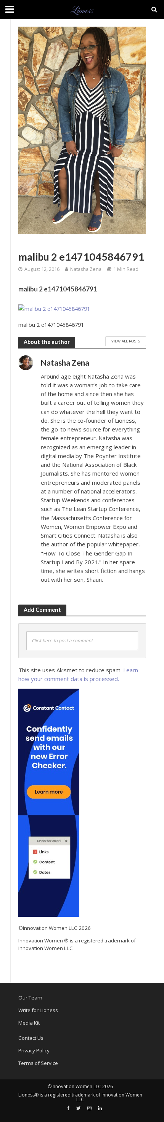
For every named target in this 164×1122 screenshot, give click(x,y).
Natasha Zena (85, 269)
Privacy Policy (34, 1050)
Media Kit (29, 1022)
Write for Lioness (38, 1010)
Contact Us (30, 1037)
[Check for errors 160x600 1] (48, 802)
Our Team (30, 997)
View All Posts (125, 341)
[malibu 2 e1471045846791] (54, 309)
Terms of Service (38, 1063)
